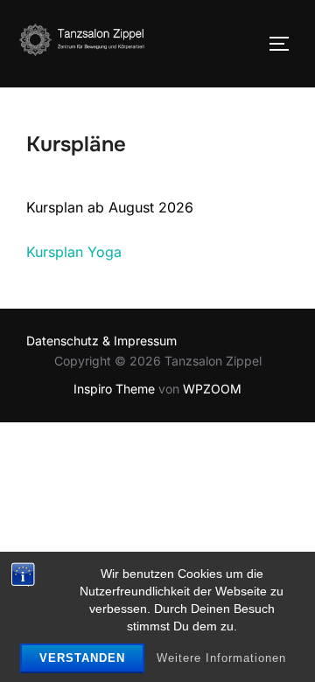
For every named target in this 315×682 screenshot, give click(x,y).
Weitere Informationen (221, 658)
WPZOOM (212, 388)
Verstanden (82, 658)
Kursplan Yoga (74, 252)
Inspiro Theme (114, 388)
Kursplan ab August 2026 (109, 207)
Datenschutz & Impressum (101, 340)
